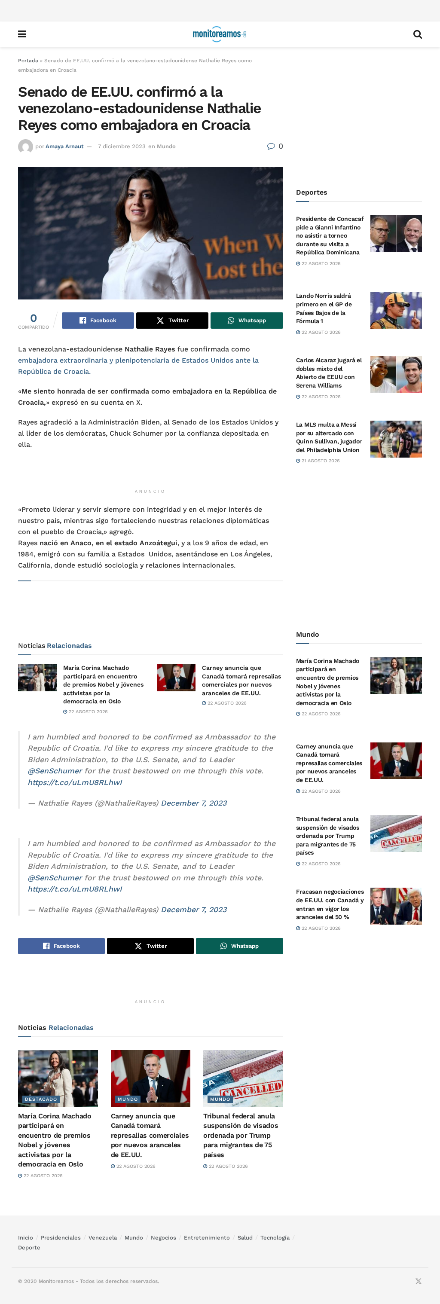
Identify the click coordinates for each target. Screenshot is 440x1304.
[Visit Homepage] (219, 34)
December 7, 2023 (193, 803)
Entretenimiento (207, 1237)
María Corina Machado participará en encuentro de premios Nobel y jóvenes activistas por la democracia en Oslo (103, 684)
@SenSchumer (55, 771)
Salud (245, 1237)
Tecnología (275, 1237)
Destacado (41, 1099)
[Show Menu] (22, 34)
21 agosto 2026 (320, 461)
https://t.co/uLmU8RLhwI (75, 782)
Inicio (25, 1237)
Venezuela (103, 1237)
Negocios (163, 1237)
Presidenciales (61, 1237)
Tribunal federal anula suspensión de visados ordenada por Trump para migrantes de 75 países (240, 1135)
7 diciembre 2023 (122, 146)
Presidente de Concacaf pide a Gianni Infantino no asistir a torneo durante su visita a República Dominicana (330, 235)
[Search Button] (417, 34)
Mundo (166, 146)
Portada (28, 61)
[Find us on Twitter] (418, 1282)
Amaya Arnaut (65, 146)
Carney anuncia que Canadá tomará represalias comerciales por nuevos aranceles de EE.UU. (150, 1135)
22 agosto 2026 (87, 712)
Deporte (29, 1247)
